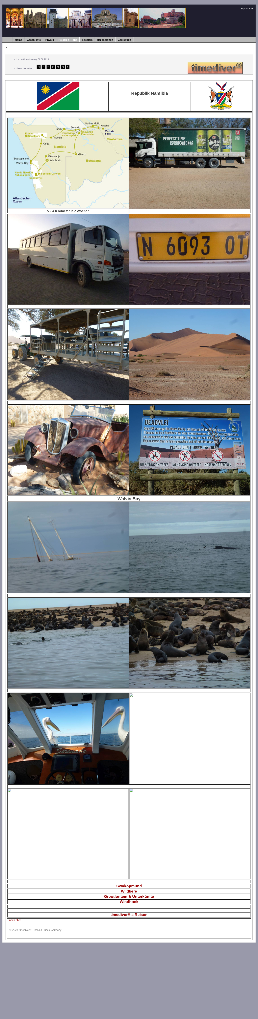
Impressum (247, 8)
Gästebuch (124, 39)
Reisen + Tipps (67, 39)
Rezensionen (105, 39)
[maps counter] (52, 68)
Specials (87, 39)
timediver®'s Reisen (129, 915)
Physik (49, 39)
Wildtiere (129, 891)
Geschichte (34, 39)
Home (18, 39)
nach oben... (16, 920)
